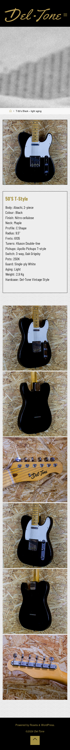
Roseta (33, 725)
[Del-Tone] (33, 14)
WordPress (47, 725)
